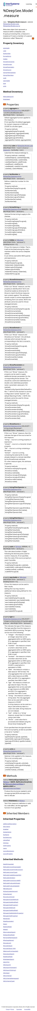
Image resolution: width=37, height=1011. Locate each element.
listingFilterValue (8, 75)
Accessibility (27, 1009)
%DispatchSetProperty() (10, 916)
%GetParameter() (8, 921)
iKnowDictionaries (8, 62)
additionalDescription (9, 824)
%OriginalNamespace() (10, 937)
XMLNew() (6, 973)
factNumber (7, 53)
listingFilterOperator (9, 72)
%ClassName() (7, 894)
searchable (6, 81)
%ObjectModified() (9, 935)
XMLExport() (7, 965)
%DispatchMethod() (9, 908)
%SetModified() (8, 957)
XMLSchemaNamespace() (11, 978)
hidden (5, 59)
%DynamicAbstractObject (14, 784)
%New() (5, 929)
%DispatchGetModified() (10, 902)
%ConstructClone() (9, 897)
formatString (7, 56)
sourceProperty (8, 854)
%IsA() (5, 924)
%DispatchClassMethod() (10, 899)
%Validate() (6, 99)
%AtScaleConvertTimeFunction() (13, 869)
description (6, 826)
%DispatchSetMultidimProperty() (13, 913)
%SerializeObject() (8, 954)
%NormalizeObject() (9, 932)
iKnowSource (7, 70)
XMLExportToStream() (10, 967)
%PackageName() (8, 940)
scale (4, 78)
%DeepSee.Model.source (11, 26)
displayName (7, 832)
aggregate (6, 48)
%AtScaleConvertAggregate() (12, 867)
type (4, 83)
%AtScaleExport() (8, 96)
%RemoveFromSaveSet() (10, 951)
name (5, 848)
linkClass (6, 843)
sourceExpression (8, 851)
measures (6, 150)
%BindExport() (7, 889)
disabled (5, 829)
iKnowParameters (8, 67)
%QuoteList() (7, 943)
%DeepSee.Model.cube (25, 146)
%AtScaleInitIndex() (9, 878)
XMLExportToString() (9, 970)
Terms (12, 1009)
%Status (6, 782)
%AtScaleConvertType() (10, 872)
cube (4, 51)
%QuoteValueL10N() (9, 948)
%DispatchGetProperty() (10, 905)
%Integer (18, 547)
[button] (4, 104)
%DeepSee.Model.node (11, 24)
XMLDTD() (6, 962)
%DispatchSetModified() (10, 910)
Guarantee (19, 1009)
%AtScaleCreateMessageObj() (12, 875)
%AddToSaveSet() (8, 864)
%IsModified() (7, 927)
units (4, 86)
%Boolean (20, 240)
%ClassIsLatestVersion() (10, 891)
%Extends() (6, 918)
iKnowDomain (7, 64)
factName (6, 835)
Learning (29, 4)
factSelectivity (7, 837)
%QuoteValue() (7, 946)
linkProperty (7, 845)
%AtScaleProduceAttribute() (11, 883)
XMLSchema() (7, 976)
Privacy (8, 1009)
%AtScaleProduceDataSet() (11, 886)
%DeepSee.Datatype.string (12, 111)
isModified (6, 840)
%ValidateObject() (8, 959)
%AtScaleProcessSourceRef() (12, 880)
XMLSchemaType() (9, 981)
